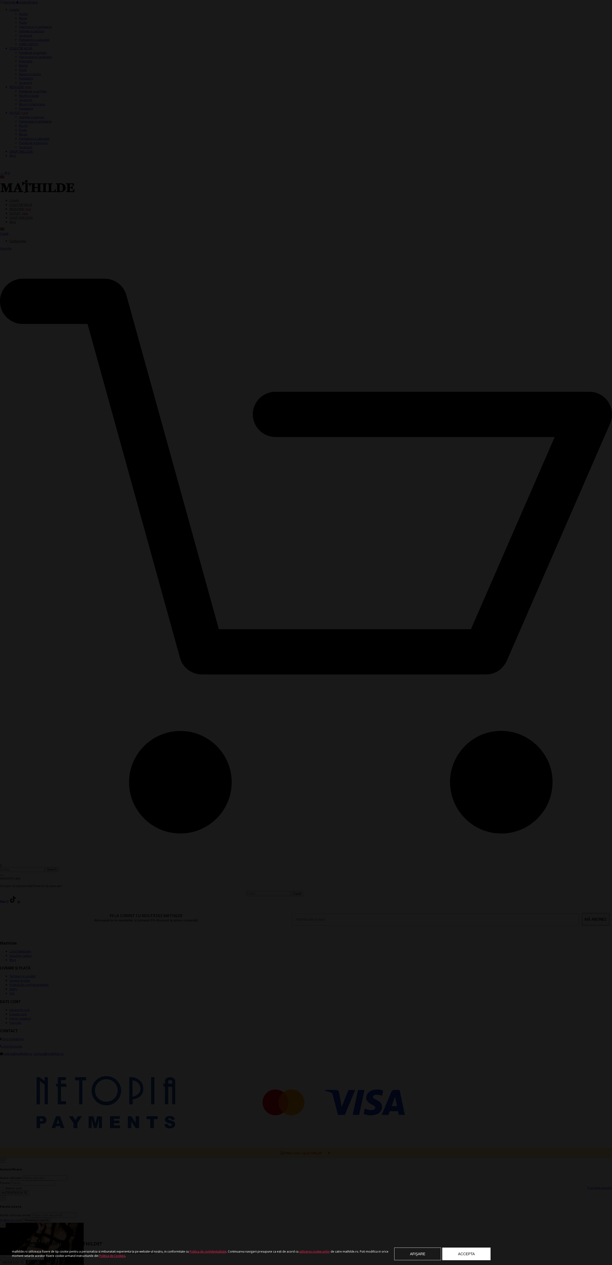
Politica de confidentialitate (208, 1251)
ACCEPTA (466, 1254)
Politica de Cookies (112, 1256)
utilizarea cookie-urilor (314, 1251)
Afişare (417, 1254)
